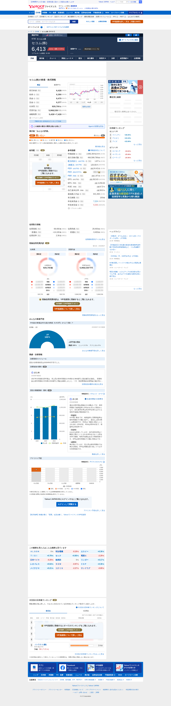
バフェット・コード (96, 394)
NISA (107, 12)
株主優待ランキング (75, 17)
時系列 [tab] (128, 680)
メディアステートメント (93, 689)
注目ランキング (60, 17)
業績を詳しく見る (98, 454)
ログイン (62, 8)
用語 (39, 90)
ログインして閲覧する (67, 504)
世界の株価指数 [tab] (89, 680)
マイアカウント (134, 12)
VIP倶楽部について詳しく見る (48, 183)
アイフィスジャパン (96, 462)
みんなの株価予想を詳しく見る (93, 351)
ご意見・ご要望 (94, 692)
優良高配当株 (89, 17)
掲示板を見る (100, 146)
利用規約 (67, 689)
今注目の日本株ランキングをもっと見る (89, 654)
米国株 (44, 12)
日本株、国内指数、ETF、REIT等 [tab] (70, 680)
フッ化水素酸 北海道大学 (133, 2)
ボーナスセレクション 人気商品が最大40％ (83, 8)
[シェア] (128, 35)
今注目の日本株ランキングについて (91, 607)
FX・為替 (52, 12)
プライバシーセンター (55, 689)
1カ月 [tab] (83, 102)
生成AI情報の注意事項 (95, 399)
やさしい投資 (90, 21)
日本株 (38, 12)
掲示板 (77, 12)
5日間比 (86, 611)
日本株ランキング (46, 17)
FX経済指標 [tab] (109, 680)
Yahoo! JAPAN (104, 2)
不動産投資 (97, 12)
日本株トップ (33, 17)
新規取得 (74, 6)
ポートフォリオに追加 (130, 40)
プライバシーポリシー (39, 689)
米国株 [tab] (100, 680)
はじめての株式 (133, 17)
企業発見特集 (102, 21)
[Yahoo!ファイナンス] (43, 6)
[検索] (140, 1)
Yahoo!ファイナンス (79, 686)
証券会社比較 (86, 12)
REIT (122, 17)
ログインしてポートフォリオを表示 (58, 27)
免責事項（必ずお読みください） (113, 689)
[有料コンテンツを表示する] (99, 172)
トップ (31, 12)
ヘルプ (112, 2)
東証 (38, 85)
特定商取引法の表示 (132, 689)
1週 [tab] (77, 102)
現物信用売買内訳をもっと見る (93, 315)
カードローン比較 (117, 12)
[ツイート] (136, 35)
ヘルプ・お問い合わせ (80, 692)
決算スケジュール (102, 17)
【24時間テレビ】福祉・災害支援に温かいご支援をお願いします (52, 2)
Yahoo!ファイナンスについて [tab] (47, 680)
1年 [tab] (95, 102)
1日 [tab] (71, 102)
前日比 (48, 611)
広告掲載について (77, 689)
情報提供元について (97, 150)
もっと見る (138, 144)
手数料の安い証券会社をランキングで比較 (48, 121)
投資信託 (61, 12)
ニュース (69, 12)
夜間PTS (57, 85)
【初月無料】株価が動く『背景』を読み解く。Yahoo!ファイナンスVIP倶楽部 (57, 515)
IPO (114, 17)
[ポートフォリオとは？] (41, 27)
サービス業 (41, 39)
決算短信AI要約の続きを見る (92, 384)
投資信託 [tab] (120, 680)
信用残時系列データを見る (95, 239)
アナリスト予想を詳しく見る (94, 510)
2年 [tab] (102, 102)
